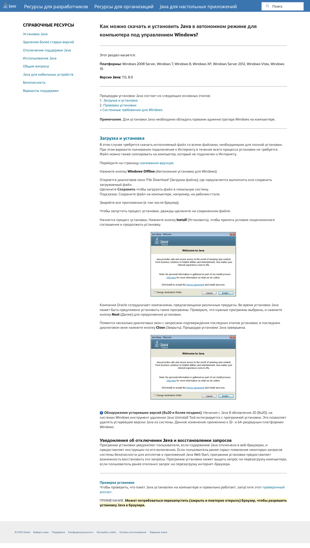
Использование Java (40, 58)
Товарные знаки (158, 532)
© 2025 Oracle (22, 532)
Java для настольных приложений (198, 6)
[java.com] (10, 6)
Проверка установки (119, 105)
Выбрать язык (41, 532)
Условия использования (132, 532)
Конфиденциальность (80, 532)
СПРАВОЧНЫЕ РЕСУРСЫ (48, 25)
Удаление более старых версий (48, 42)
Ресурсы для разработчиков (56, 6)
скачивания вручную (157, 163)
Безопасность (34, 82)
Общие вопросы (36, 66)
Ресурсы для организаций (124, 6)
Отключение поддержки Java (47, 50)
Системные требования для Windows (132, 109)
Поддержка (58, 532)
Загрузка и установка (120, 100)
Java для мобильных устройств (48, 74)
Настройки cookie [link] (106, 532)
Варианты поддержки (41, 90)
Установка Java (35, 34)
